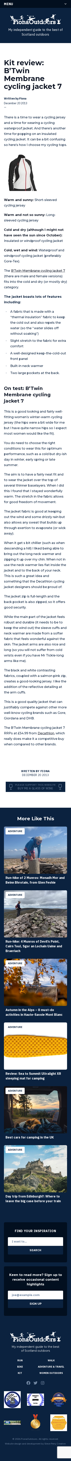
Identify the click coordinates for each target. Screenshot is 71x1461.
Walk (51, 1360)
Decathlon (46, 733)
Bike (20, 1366)
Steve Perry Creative (54, 1443)
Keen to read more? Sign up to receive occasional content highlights (35, 1279)
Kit (20, 1373)
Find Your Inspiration (35, 1231)
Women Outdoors (51, 1373)
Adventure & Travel (51, 1366)
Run (20, 1360)
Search (35, 1250)
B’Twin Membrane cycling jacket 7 (38, 271)
